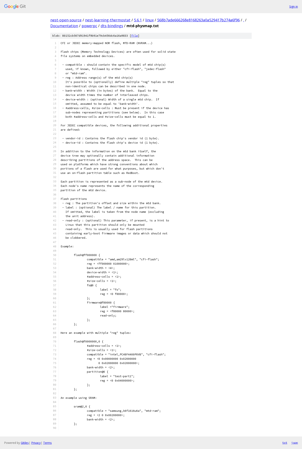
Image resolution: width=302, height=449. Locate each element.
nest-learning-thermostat (107, 19)
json (294, 442)
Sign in (293, 6)
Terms (47, 443)
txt (284, 442)
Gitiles (25, 443)
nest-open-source (66, 19)
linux (149, 19)
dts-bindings (112, 25)
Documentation (64, 25)
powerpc (89, 25)
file (134, 35)
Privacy (36, 443)
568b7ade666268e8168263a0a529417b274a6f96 (198, 19)
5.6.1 (138, 19)
